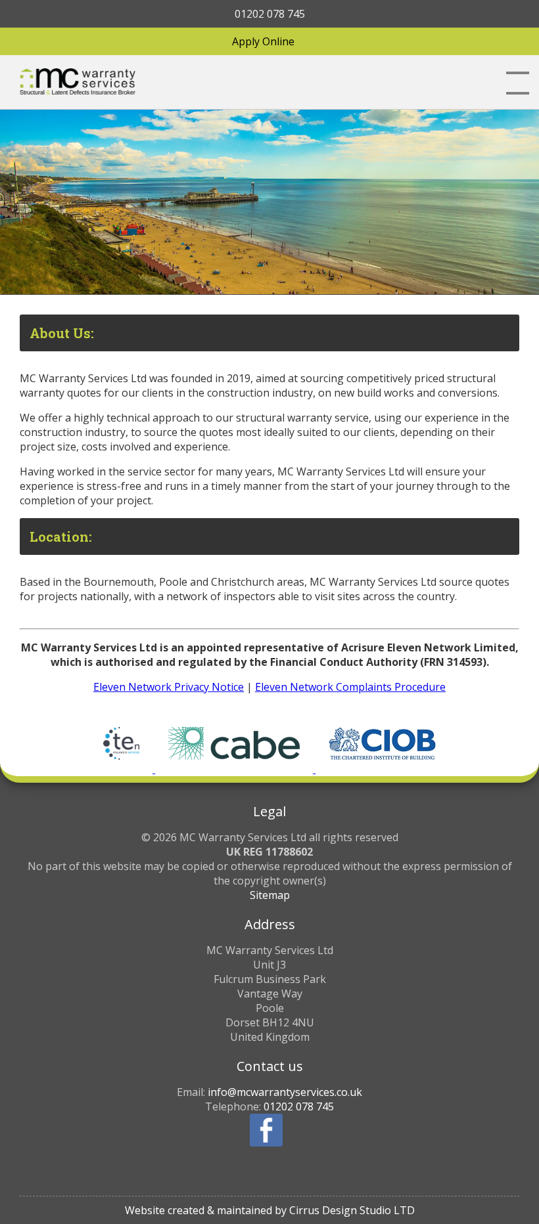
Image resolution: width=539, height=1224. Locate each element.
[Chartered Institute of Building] (382, 769)
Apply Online (263, 41)
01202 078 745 (270, 14)
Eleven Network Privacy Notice (168, 687)
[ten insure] (122, 769)
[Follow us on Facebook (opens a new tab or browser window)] (266, 1130)
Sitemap (270, 895)
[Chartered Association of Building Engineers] (235, 769)
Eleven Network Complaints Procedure (350, 687)
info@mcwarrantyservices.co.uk (285, 1092)
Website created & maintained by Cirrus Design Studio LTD (270, 1210)
